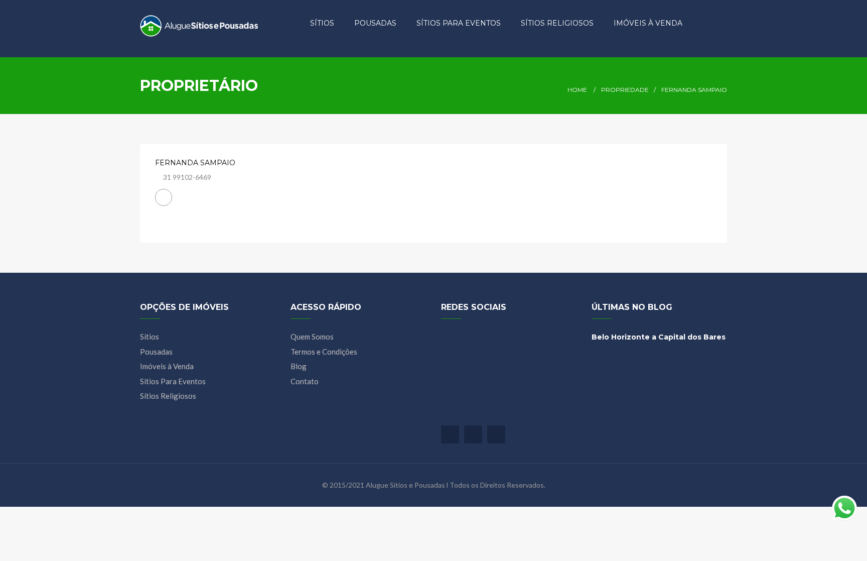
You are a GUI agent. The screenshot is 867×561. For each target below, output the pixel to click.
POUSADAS (375, 23)
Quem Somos (312, 336)
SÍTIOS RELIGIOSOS (557, 23)
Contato (305, 381)
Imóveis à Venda (167, 366)
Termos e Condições (324, 351)
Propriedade (625, 89)
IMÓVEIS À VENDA (648, 23)
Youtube (473, 434)
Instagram (496, 434)
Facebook (450, 434)
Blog (299, 366)
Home (577, 89)
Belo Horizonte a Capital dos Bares (659, 337)
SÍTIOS (322, 23)
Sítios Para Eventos (173, 381)
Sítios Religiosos (168, 395)
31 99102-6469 (187, 177)
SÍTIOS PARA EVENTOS (458, 23)
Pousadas (156, 351)
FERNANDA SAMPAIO (195, 162)
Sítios (149, 336)
